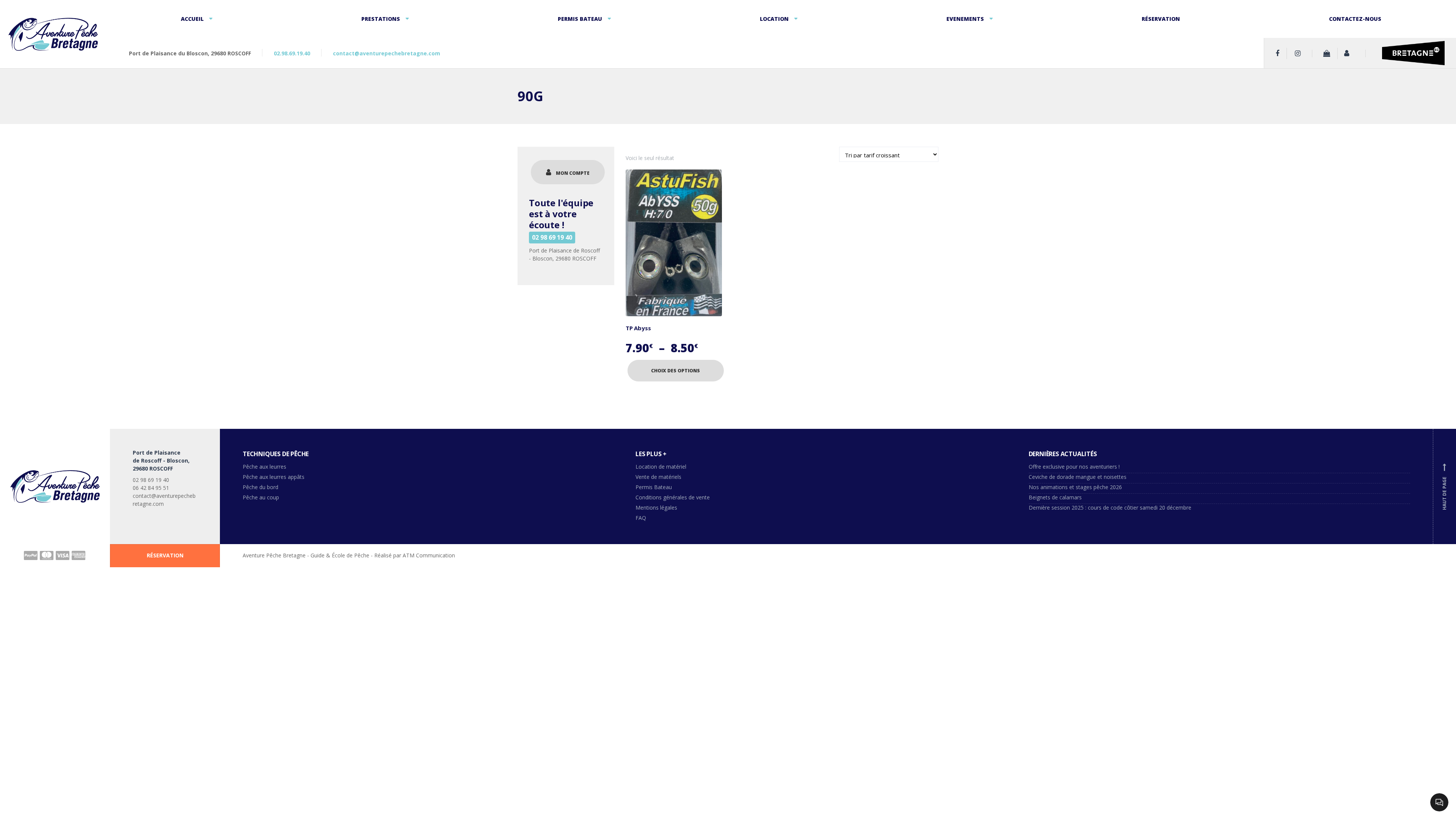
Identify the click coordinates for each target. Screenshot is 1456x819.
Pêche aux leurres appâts (274, 476)
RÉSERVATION (165, 555)
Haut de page (1444, 487)
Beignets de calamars (1055, 497)
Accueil (192, 18)
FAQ (640, 517)
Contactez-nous (1355, 18)
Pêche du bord (260, 487)
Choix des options (675, 370)
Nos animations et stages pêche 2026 (1075, 487)
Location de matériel (660, 466)
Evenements (965, 18)
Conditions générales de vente (672, 497)
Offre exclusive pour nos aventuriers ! (1074, 466)
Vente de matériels (658, 476)
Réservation (1161, 18)
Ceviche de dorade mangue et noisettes (1078, 476)
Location (774, 18)
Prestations (380, 18)
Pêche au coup (262, 497)
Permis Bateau (580, 18)
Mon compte (573, 173)
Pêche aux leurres (264, 466)
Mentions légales (656, 507)
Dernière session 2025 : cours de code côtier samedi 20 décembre (1110, 507)
